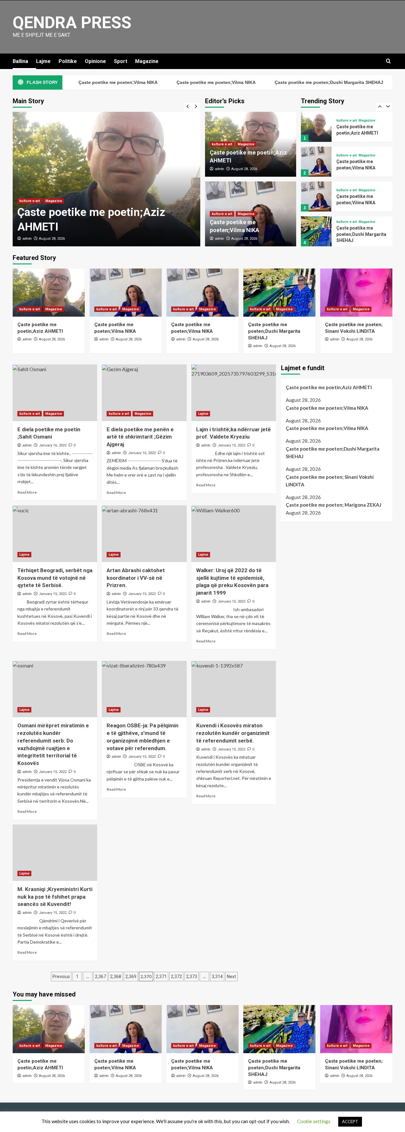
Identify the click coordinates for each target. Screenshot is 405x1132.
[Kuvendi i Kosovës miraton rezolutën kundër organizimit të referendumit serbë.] (233, 689)
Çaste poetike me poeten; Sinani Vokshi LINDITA (330, 480)
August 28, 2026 (52, 239)
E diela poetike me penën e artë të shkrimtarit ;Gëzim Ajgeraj (140, 437)
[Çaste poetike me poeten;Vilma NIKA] (316, 162)
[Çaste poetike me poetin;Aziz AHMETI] (106, 179)
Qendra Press (72, 22)
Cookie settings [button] (313, 1121)
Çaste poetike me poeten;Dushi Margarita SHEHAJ (308, 82)
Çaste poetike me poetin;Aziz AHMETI (329, 387)
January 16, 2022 (52, 445)
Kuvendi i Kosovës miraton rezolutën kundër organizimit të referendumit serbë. (233, 733)
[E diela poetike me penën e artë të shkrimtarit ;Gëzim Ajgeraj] (144, 392)
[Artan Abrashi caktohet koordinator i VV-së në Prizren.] (144, 533)
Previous (61, 976)
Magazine (147, 61)
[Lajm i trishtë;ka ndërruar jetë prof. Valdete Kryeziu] (233, 392)
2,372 (176, 976)
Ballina (20, 61)
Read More (27, 492)
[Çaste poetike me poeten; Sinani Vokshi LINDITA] (356, 293)
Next (231, 976)
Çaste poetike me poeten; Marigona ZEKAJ (333, 505)
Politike (68, 61)
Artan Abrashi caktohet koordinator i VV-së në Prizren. (136, 578)
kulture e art (29, 201)
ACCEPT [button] (350, 1121)
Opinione (95, 61)
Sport (120, 61)
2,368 (115, 976)
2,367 (100, 976)
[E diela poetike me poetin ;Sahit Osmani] (55, 392)
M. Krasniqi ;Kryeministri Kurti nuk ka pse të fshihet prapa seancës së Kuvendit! (54, 896)
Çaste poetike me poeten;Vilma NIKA (97, 82)
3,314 (217, 976)
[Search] (388, 61)
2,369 (130, 976)
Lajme (43, 61)
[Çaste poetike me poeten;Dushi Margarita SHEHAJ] (316, 231)
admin (27, 238)
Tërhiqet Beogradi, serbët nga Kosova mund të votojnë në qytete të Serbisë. (54, 578)
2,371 (161, 976)
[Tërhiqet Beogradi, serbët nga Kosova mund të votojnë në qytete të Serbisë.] (55, 533)
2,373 (191, 976)
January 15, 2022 (231, 445)
